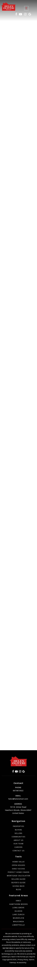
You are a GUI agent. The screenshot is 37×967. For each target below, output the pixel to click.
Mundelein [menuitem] (18, 918)
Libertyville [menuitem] (18, 925)
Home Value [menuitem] (18, 862)
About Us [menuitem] (18, 840)
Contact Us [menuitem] (18, 851)
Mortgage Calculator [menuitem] (18, 876)
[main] (18, 383)
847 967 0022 (8, 948)
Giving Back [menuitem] (18, 886)
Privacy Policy (23, 959)
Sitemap (12, 962)
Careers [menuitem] (18, 847)
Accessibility (21, 962)
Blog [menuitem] (18, 889)
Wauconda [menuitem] (18, 921)
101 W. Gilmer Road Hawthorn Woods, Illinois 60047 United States (18, 810)
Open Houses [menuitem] (18, 865)
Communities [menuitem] (18, 837)
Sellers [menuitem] (18, 833)
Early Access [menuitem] (18, 869)
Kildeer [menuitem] (18, 911)
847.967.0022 (18, 790)
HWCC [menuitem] (18, 901)
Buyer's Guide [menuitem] (18, 882)
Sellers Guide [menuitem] (18, 879)
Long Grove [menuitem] (18, 907)
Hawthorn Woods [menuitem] (18, 904)
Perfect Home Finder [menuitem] (18, 872)
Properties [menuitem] (18, 826)
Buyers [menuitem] (18, 830)
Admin (31, 959)
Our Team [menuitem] (18, 844)
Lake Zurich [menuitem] (19, 914)
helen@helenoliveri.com (18, 799)
